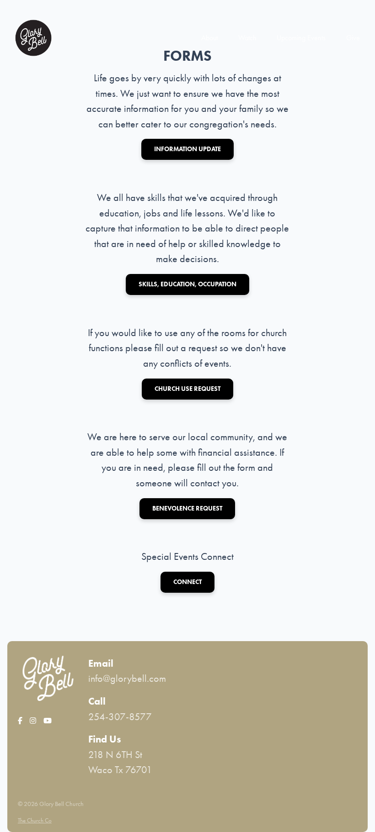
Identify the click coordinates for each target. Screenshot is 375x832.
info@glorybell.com (127, 678)
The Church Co (35, 820)
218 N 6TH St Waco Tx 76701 (120, 762)
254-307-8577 (120, 717)
